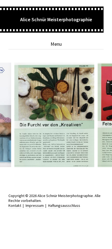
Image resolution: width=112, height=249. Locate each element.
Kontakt (14, 205)
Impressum (35, 205)
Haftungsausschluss (64, 205)
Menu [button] (56, 44)
